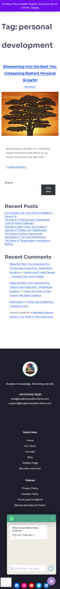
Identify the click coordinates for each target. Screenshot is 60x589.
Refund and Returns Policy (30, 505)
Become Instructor (30, 468)
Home (30, 440)
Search (9, 182)
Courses (30, 451)
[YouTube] (31, 585)
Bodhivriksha (16, 301)
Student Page (30, 462)
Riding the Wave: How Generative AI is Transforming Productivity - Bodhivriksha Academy (31, 268)
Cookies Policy (30, 494)
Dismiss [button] (35, 7)
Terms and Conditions (30, 499)
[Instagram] (24, 585)
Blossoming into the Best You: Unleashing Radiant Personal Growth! (30, 73)
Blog (30, 457)
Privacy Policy (30, 488)
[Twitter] (39, 585)
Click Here (48, 190)
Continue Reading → (17, 166)
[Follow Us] (17, 585)
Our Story (30, 445)
